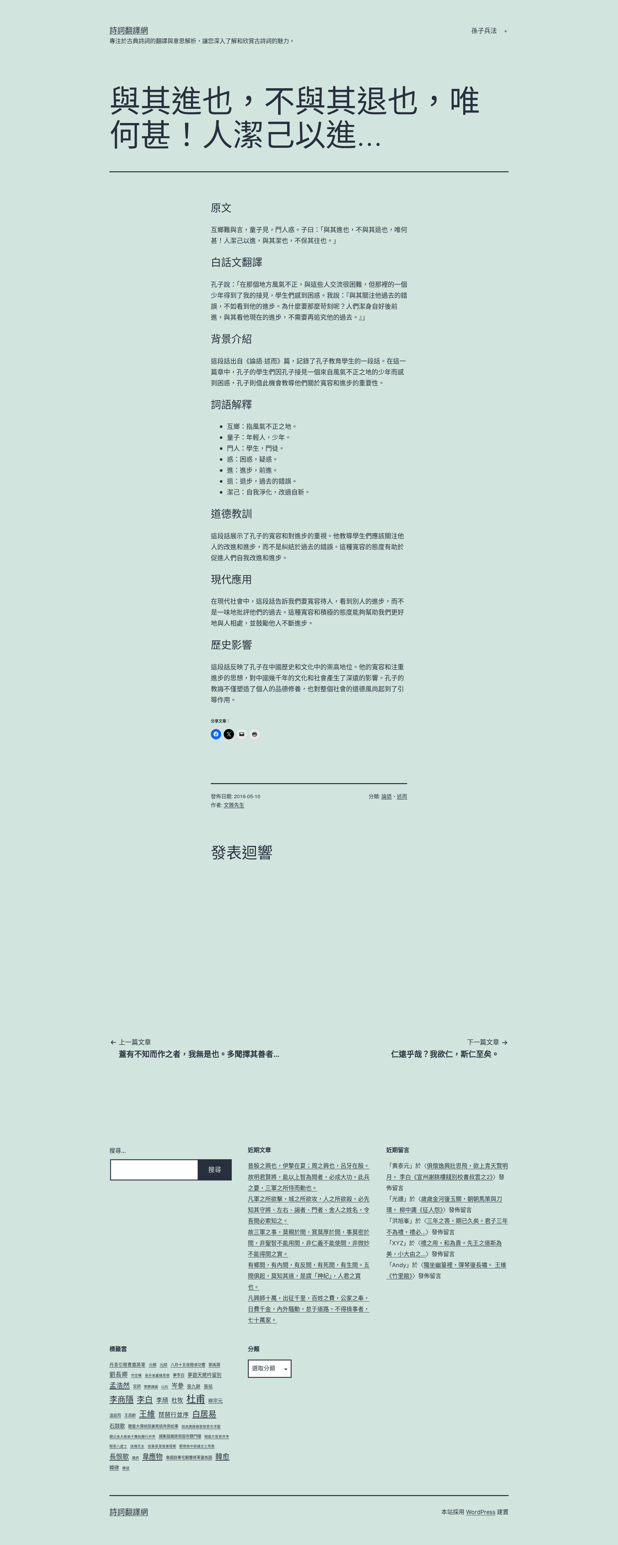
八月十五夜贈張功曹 (188, 1364)
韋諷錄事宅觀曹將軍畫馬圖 (189, 1457)
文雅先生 (234, 805)
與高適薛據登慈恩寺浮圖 (201, 1427)
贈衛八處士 (118, 1446)
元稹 (152, 1364)
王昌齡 (130, 1415)
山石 (164, 1387)
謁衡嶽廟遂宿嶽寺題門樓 (180, 1436)
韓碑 (114, 1468)
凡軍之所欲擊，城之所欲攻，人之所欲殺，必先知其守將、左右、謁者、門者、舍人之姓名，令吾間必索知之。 (309, 1210)
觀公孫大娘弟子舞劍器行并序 (132, 1437)
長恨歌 (119, 1457)
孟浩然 (119, 1385)
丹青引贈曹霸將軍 (127, 1364)
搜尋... (117, 1150)
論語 (386, 796)
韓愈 (222, 1456)
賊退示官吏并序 (216, 1437)
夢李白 (178, 1375)
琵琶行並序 (173, 1414)
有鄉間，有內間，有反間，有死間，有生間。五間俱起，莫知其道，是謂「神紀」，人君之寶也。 (309, 1276)
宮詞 (137, 1386)
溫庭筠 (115, 1415)
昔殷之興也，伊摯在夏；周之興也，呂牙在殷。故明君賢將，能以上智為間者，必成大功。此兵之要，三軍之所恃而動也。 (309, 1176)
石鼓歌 (117, 1426)
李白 (145, 1399)
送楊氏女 (137, 1446)
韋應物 (152, 1456)
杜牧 (177, 1400)
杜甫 (195, 1399)
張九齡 (194, 1386)
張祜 (208, 1386)
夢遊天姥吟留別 (204, 1375)
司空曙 (136, 1375)
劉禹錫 (214, 1364)
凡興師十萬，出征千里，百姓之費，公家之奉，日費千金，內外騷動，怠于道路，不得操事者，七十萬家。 (309, 1309)
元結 (163, 1364)
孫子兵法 (484, 31)
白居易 (204, 1414)
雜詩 (135, 1458)
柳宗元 (215, 1401)
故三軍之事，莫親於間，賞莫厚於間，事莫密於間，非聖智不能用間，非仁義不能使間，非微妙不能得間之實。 (309, 1243)
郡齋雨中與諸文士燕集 (197, 1446)
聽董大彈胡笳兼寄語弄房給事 (153, 1426)
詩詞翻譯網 (128, 30)
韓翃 (125, 1468)
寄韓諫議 (151, 1387)
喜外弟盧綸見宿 (157, 1375)
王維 (147, 1414)
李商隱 (121, 1399)
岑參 (178, 1385)
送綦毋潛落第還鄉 (162, 1446)
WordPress (480, 1512)
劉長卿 (118, 1374)
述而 (402, 796)
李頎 (162, 1400)
